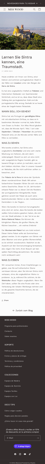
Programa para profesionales (16, 326)
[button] (4, 9)
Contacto (8, 331)
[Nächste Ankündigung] (40, 3)
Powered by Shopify (28, 463)
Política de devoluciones (14, 351)
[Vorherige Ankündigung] (4, 3)
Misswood (19, 463)
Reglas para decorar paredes (16, 416)
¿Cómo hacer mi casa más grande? (19, 421)
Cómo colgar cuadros (13, 411)
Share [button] (6, 300)
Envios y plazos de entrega (15, 356)
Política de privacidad (13, 366)
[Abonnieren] (37, 438)
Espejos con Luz (11, 396)
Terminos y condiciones (14, 361)
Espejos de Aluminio (13, 386)
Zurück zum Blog (24, 310)
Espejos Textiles (11, 391)
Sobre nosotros (11, 336)
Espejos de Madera (12, 381)
